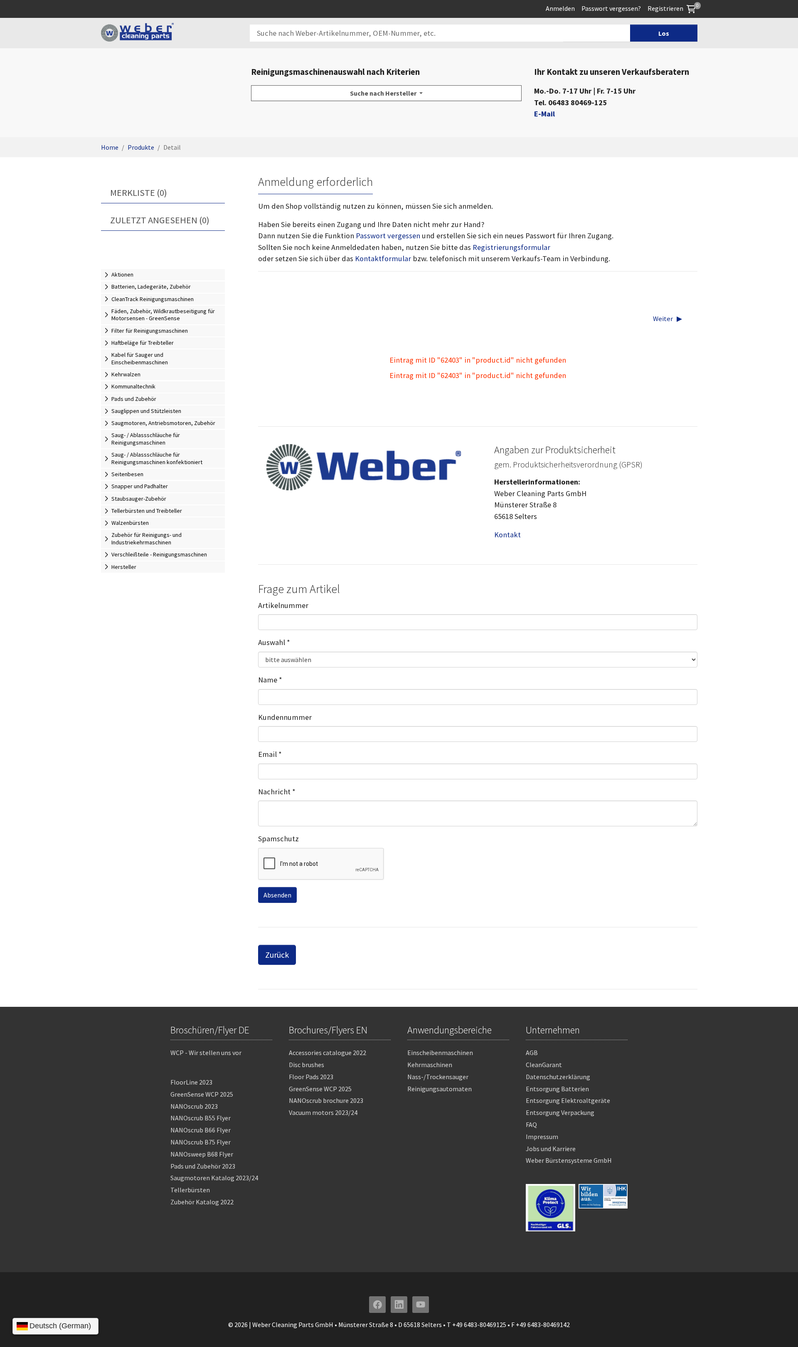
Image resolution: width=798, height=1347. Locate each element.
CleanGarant (544, 1064)
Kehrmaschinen (429, 1064)
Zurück (277, 954)
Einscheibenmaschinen (440, 1052)
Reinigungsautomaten (439, 1089)
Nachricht (277, 791)
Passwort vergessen (388, 235)
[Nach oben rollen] (778, 1327)
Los (663, 33)
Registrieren (665, 8)
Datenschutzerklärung (558, 1077)
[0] (691, 8)
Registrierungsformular (511, 247)
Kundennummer (285, 717)
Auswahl (274, 642)
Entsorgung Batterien (557, 1089)
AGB (532, 1052)
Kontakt (507, 534)
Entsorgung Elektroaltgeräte (568, 1100)
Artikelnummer (283, 605)
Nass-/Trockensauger (437, 1077)
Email (270, 754)
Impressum (542, 1136)
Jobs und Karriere (551, 1148)
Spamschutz (278, 838)
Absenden (277, 895)
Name (270, 680)
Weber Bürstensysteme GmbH (569, 1160)
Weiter (663, 318)
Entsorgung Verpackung (560, 1112)
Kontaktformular (383, 258)
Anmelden (560, 8)
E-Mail (544, 114)
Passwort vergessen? (611, 8)
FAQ (531, 1124)
